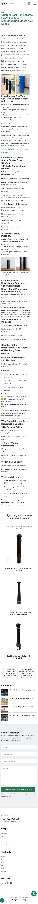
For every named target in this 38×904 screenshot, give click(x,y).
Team (3, 836)
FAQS (3, 868)
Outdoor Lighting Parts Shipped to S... (22, 707)
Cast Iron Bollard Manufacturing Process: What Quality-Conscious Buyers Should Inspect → (26, 673)
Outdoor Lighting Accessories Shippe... (22, 698)
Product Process (6, 842)
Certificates (4, 839)
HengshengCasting (19, 900)
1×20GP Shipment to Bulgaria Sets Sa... (22, 690)
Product (3, 859)
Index (3, 12)
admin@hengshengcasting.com (12, 821)
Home (3, 856)
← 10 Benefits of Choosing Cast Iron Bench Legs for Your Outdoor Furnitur (10, 673)
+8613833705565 (10, 819)
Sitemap (3, 871)
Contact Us (4, 845)
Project (3, 862)
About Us (4, 833)
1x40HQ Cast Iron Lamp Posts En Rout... (22, 715)
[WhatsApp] (34, 893)
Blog (2, 865)
